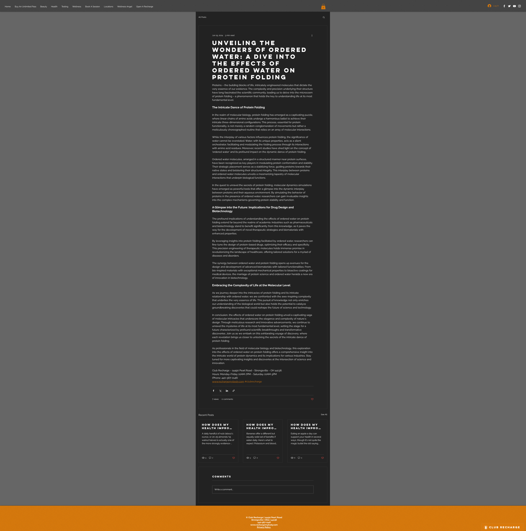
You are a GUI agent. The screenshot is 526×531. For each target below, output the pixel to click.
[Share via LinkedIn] (227, 390)
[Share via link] (233, 390)
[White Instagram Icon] (519, 6)
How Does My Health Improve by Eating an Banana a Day (262, 426)
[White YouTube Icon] (514, 6)
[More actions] (312, 35)
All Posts (202, 17)
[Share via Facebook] (213, 390)
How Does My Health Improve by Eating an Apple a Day (307, 426)
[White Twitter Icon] (509, 6)
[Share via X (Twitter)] (220, 390)
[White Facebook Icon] (504, 6)
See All (324, 414)
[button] (323, 6)
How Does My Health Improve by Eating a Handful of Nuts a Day (218, 426)
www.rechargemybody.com (264, 525)
